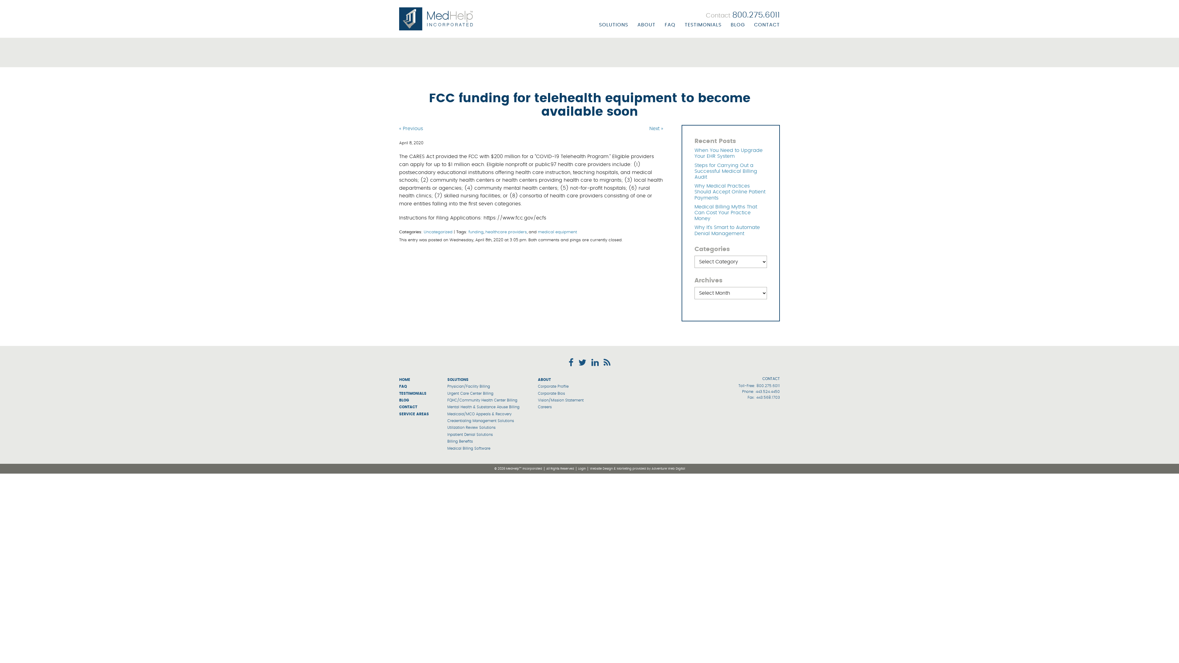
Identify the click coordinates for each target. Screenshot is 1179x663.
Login (582, 468)
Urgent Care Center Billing (470, 393)
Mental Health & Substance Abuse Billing (483, 407)
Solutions (613, 24)
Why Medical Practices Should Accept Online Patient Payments (730, 192)
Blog (738, 24)
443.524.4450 (768, 392)
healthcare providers (506, 232)
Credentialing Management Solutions (480, 421)
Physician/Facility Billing (468, 386)
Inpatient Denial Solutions (470, 434)
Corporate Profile (553, 386)
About (646, 24)
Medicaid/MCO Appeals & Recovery (479, 414)
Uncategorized (438, 232)
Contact (767, 24)
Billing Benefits (460, 441)
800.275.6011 (768, 386)
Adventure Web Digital (668, 468)
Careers (545, 407)
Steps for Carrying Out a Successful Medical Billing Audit (726, 171)
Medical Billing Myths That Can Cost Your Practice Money (726, 212)
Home (404, 380)
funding (476, 232)
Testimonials (703, 24)
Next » (656, 128)
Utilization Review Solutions (471, 427)
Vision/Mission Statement (561, 400)
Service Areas (414, 414)
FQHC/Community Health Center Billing (482, 400)
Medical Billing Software (468, 448)
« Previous (411, 128)
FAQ (670, 24)
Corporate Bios (551, 393)
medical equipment (557, 232)
